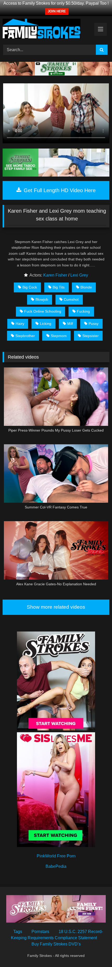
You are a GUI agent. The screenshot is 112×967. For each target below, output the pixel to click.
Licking (45, 323)
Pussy (93, 323)
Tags (17, 931)
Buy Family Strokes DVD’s (56, 944)
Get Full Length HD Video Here (59, 190)
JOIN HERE (57, 11)
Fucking (83, 311)
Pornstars (40, 931)
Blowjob (41, 299)
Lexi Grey (79, 275)
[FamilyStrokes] (46, 30)
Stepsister (90, 336)
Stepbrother (25, 336)
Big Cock (29, 287)
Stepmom (59, 336)
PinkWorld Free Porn (56, 856)
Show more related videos (56, 607)
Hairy (20, 323)
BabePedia (56, 866)
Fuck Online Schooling (42, 311)
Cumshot (71, 299)
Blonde (86, 287)
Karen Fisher (55, 275)
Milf (70, 323)
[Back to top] (96, 951)
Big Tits (59, 287)
